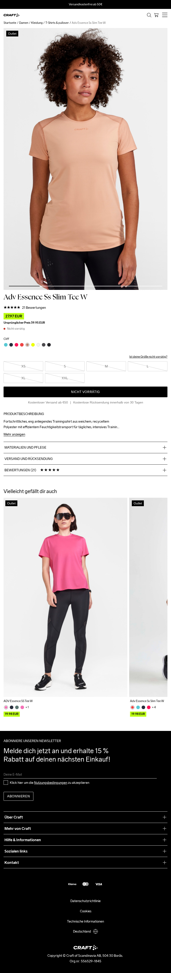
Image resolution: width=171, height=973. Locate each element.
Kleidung (37, 23)
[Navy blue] (11, 707)
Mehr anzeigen (14, 434)
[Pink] (6, 707)
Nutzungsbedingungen (50, 782)
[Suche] (149, 15)
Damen (23, 23)
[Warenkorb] (156, 15)
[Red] (132, 707)
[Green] (17, 707)
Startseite (10, 23)
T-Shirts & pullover (57, 23)
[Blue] (138, 707)
